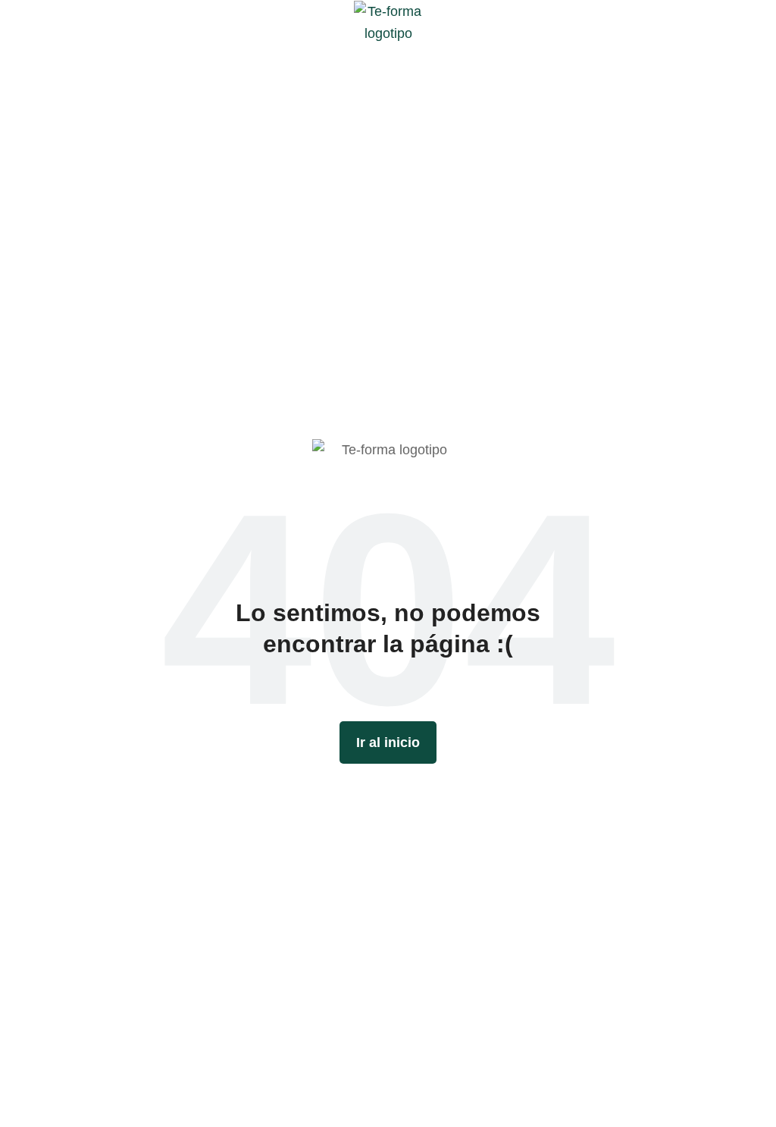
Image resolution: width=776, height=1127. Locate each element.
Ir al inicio (388, 742)
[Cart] (754, 22)
